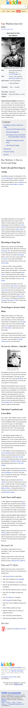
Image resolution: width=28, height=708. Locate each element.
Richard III (20, 296)
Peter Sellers (8, 328)
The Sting (23, 322)
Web (4, 11)
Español (23, 11)
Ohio (9, 251)
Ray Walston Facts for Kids (8, 677)
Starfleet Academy (16, 461)
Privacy (19, 702)
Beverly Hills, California (14, 78)
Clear (22, 6)
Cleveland (4, 251)
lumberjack (21, 182)
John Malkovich (8, 472)
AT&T (24, 506)
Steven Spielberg (6, 453)
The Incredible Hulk (6, 402)
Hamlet (5, 259)
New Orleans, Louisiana (16, 184)
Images (8, 11)
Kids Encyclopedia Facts (7, 29)
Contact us (4, 704)
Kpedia (18, 11)
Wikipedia (3, 699)
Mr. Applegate (20, 579)
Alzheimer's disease (9, 492)
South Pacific (14, 286)
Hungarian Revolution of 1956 (9, 300)
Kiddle (2, 702)
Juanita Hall (4, 290)
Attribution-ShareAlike (17, 671)
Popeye (8, 600)
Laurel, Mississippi (13, 74)
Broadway (21, 255)
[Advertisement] (14, 17)
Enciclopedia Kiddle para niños (16, 704)
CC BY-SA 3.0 (17, 695)
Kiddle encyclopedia (15, 667)
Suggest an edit (18, 684)
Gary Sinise (23, 470)
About (13, 702)
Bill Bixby (20, 378)
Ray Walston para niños (19, 629)
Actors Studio (5, 263)
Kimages (13, 11)
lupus (23, 501)
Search (25, 6)
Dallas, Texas (19, 229)
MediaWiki (3, 701)
